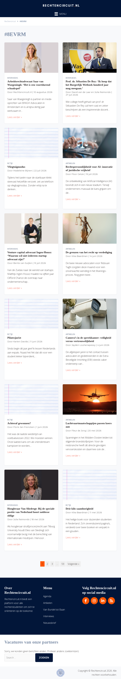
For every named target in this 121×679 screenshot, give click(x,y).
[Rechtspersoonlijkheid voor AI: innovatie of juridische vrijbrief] (90, 142)
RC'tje (10, 163)
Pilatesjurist (14, 337)
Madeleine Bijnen (22, 170)
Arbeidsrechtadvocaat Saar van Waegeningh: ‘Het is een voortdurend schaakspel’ (28, 85)
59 (63, 564)
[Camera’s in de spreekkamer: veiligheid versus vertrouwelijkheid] (90, 313)
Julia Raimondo (102, 92)
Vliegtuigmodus (16, 166)
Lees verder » (14, 117)
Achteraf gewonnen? (19, 423)
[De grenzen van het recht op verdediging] (90, 228)
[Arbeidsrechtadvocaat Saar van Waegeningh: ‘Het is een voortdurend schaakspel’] (31, 57)
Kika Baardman (80, 256)
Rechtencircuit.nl (22, 92)
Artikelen (70, 163)
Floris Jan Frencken (23, 427)
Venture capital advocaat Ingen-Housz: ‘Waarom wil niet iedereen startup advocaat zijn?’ (29, 256)
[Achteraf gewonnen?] (31, 399)
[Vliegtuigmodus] (31, 142)
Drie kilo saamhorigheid (79, 508)
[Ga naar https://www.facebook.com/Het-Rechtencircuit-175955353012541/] (85, 600)
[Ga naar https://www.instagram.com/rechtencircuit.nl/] (94, 600)
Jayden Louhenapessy (83, 345)
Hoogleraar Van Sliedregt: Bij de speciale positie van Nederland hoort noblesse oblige (30, 512)
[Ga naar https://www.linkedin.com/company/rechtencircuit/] (102, 600)
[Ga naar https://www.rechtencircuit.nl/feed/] (111, 600)
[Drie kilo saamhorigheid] (90, 484)
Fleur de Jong (79, 430)
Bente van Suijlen (22, 263)
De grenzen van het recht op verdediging (89, 252)
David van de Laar (81, 92)
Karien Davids (20, 341)
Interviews (12, 78)
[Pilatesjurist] (31, 313)
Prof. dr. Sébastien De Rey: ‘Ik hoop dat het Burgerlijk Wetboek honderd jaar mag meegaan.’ (89, 85)
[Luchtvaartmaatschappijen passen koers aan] (90, 399)
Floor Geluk (78, 174)
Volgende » (73, 564)
